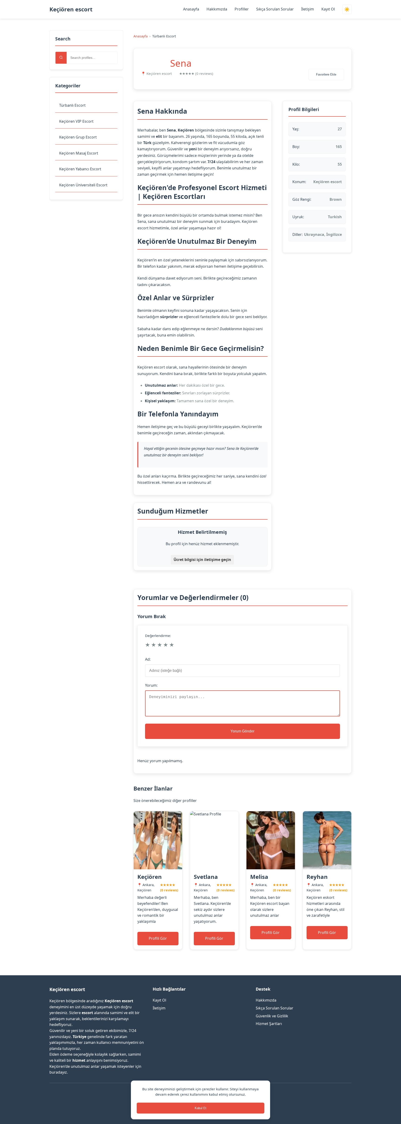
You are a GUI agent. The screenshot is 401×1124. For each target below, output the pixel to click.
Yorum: (151, 685)
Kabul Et (200, 1108)
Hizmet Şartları (269, 1023)
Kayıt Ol (328, 9)
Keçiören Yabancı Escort (80, 168)
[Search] (61, 58)
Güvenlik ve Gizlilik (272, 1016)
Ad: (148, 659)
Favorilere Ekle (326, 74)
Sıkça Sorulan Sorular (275, 9)
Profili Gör (158, 938)
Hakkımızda (217, 9)
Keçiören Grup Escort (78, 137)
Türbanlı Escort (72, 105)
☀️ (347, 9)
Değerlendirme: (158, 635)
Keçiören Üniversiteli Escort (83, 185)
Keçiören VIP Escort (76, 121)
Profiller (242, 9)
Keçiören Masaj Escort (78, 153)
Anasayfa (191, 9)
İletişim (307, 9)
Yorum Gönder (242, 731)
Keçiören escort (70, 9)
